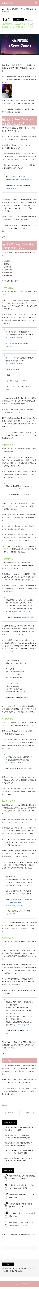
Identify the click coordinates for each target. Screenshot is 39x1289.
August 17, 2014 (27, 697)
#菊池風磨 (14, 902)
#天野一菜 (21, 902)
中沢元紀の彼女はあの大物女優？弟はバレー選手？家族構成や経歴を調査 (18, 1144)
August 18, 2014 (27, 617)
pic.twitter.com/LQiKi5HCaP (14, 363)
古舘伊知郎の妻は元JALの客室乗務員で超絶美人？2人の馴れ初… (22, 1177)
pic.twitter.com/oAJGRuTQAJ (22, 179)
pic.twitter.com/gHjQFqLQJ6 (14, 905)
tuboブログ (7, 3)
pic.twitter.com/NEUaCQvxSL (21, 611)
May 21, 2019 (28, 768)
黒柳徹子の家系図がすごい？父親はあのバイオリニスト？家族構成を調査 (18, 1159)
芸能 (18, 19)
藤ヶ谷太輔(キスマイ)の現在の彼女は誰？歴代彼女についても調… (22, 1224)
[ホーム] (3, 9)
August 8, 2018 (10, 914)
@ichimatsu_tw (11, 358)
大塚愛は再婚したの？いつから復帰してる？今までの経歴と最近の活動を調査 (18, 1136)
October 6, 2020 (11, 188)
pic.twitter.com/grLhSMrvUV (23, 1025)
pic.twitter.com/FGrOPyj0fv (14, 337)
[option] (19, 1268)
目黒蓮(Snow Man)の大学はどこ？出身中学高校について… (21, 1196)
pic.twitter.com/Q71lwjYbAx (14, 763)
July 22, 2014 (24, 494)
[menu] (36, 3)
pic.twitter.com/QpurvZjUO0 (14, 489)
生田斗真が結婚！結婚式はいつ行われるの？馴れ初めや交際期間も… (22, 1186)
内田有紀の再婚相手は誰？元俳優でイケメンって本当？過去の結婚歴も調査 (18, 1152)
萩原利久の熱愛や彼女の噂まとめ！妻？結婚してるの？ (21, 1205)
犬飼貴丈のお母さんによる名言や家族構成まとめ (22, 1214)
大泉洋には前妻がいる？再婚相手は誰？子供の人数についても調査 (18, 1129)
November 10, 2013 (12, 346)
